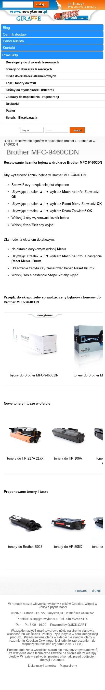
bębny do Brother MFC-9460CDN (34, 375)
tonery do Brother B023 (25, 547)
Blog (6, 28)
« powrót (81, 591)
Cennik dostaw (15, 34)
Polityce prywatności (52, 607)
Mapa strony (68, 665)
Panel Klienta (13, 41)
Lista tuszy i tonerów (42, 665)
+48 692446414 (76, 618)
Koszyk (78, 4)
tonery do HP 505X (68, 547)
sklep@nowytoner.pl (44, 618)
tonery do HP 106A (68, 458)
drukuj (96, 591)
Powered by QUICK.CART (68, 624)
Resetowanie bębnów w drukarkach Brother (44, 141)
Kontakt (9, 48)
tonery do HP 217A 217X (25, 458)
